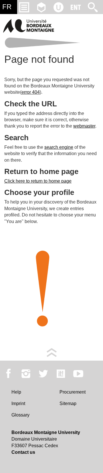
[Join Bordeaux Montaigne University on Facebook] (8, 373)
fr (6, 7)
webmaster (84, 126)
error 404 (30, 92)
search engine (58, 147)
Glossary (20, 415)
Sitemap (68, 403)
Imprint (18, 403)
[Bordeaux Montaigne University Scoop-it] (60, 373)
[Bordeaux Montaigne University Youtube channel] (78, 373)
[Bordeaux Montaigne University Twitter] (43, 373)
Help (16, 392)
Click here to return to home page (38, 181)
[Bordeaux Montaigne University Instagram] (25, 373)
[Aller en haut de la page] (52, 352)
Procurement (73, 392)
